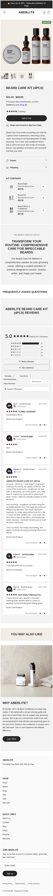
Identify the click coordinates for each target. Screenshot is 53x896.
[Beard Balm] (11, 186)
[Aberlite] (26, 12)
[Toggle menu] (4, 12)
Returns (6, 834)
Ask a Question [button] (28, 367)
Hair (4, 795)
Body (5, 791)
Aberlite (10, 891)
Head (5, 783)
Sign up (10, 873)
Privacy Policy (7, 884)
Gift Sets (6, 803)
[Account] (43, 12)
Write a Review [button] (28, 361)
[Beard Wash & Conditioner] (11, 210)
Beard (5, 787)
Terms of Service (34, 884)
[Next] (49, 4)
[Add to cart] (43, 186)
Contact (6, 822)
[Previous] (4, 4)
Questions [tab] (24, 376)
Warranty (6, 838)
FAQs (5, 830)
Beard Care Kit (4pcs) (14, 419)
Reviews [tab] (8, 376)
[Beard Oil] (11, 198)
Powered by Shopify (21, 891)
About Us (6, 818)
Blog (4, 826)
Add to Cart (26, 118)
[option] (26, 45)
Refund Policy (20, 884)
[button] (40, 425)
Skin (4, 799)
